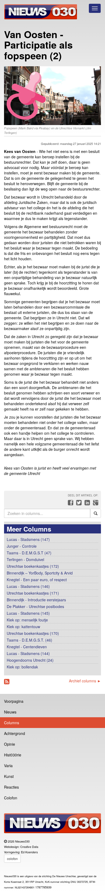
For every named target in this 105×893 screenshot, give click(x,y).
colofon (12, 858)
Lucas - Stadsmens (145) (28, 613)
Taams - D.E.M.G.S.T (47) (29, 552)
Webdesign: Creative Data (21, 846)
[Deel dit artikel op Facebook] (70, 504)
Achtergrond (14, 733)
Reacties (11, 787)
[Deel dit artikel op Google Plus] (94, 504)
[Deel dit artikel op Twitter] (78, 504)
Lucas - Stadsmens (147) (28, 539)
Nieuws (10, 712)
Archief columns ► (85, 680)
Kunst (9, 776)
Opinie (9, 744)
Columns (11, 722)
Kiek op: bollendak (22, 666)
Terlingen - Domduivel (25, 559)
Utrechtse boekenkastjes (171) (33, 593)
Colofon (10, 797)
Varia (8, 765)
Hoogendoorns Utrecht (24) (30, 660)
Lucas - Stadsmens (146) (28, 586)
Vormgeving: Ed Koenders (21, 852)
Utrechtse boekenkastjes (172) (33, 566)
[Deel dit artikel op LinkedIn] (86, 504)
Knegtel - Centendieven (27, 646)
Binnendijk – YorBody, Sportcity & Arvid (40, 573)
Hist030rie (12, 754)
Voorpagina (13, 701)
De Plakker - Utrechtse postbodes (35, 606)
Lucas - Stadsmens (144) (28, 653)
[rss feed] (6, 682)
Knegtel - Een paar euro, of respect (37, 579)
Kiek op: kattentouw (23, 626)
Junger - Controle (22, 546)
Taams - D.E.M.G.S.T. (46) (29, 640)
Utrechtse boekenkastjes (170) (33, 633)
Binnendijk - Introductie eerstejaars (36, 599)
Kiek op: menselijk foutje (27, 620)
